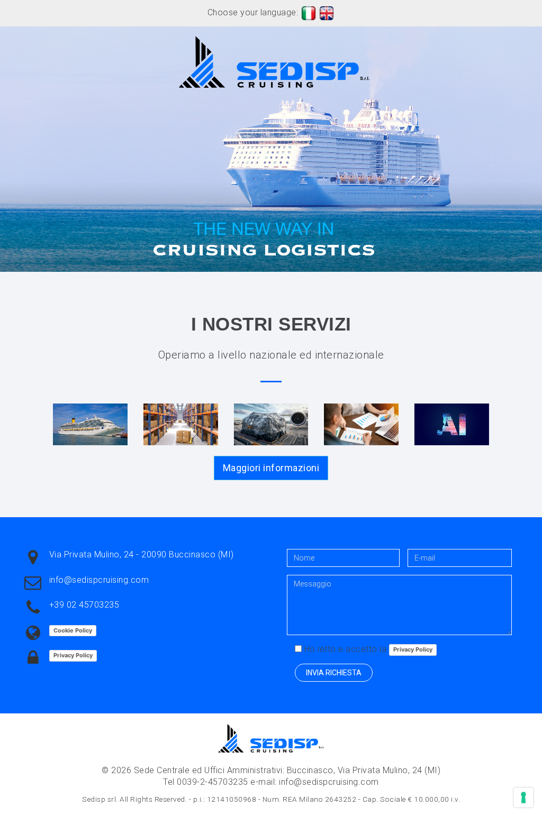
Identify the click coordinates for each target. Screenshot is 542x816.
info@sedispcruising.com (99, 580)
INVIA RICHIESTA (334, 672)
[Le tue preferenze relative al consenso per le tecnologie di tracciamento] (523, 797)
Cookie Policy (72, 630)
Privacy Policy (73, 655)
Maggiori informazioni (271, 467)
